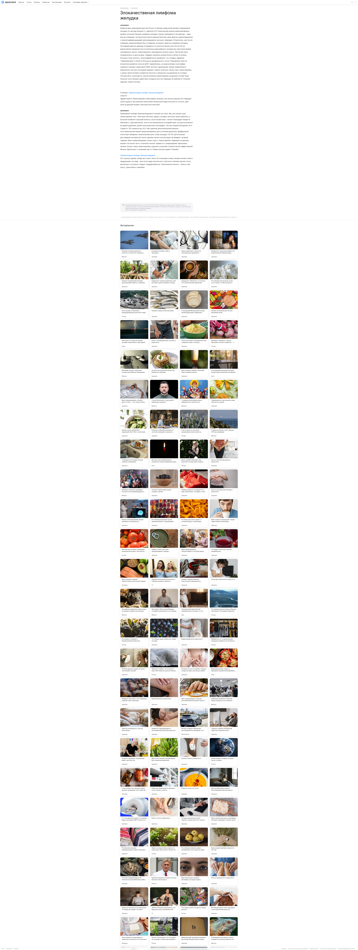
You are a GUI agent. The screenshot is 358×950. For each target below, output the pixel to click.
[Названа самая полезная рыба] (164, 304)
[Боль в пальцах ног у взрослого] (224, 871)
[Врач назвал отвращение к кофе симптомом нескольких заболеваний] (224, 513)
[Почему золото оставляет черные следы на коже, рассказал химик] (194, 663)
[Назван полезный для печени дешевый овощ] (224, 304)
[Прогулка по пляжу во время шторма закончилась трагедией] (134, 334)
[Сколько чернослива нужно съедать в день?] (164, 483)
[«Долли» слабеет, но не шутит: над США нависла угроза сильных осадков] (164, 663)
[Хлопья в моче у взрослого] (194, 752)
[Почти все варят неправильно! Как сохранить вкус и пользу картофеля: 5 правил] (194, 334)
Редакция (284, 948)
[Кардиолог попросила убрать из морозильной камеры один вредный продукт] (224, 245)
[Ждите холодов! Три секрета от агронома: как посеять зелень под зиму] (164, 842)
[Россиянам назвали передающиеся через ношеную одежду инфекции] (134, 842)
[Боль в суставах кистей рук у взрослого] (224, 483)
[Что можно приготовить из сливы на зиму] (164, 633)
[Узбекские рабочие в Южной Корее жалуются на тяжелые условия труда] (224, 692)
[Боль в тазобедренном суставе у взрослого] (164, 334)
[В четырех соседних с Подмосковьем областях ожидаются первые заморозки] (134, 633)
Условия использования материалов (298, 948)
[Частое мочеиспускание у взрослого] (224, 454)
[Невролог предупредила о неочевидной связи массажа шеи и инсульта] (164, 722)
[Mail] (2, 2)
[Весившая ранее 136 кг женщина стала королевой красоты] (224, 901)
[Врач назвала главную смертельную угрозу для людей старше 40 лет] (134, 573)
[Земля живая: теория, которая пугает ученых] (224, 752)
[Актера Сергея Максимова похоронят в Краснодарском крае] (164, 454)
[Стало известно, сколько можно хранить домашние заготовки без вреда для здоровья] (134, 782)
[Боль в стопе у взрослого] (164, 812)
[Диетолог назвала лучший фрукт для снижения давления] (164, 752)
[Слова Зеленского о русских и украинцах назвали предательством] (164, 394)
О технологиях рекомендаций (328, 948)
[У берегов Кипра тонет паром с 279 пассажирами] (224, 424)
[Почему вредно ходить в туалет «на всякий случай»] (134, 663)
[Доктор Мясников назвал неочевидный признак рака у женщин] (224, 782)
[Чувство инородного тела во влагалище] (134, 722)
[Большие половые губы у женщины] (164, 245)
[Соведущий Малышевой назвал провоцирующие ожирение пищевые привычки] (194, 304)
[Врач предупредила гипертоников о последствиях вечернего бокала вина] (194, 543)
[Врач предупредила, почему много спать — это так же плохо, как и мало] (134, 394)
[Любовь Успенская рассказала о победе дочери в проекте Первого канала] (164, 573)
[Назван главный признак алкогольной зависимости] (194, 573)
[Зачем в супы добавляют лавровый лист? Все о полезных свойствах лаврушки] (134, 424)
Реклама (16, 948)
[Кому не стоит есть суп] (194, 782)
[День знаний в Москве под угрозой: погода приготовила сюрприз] (194, 454)
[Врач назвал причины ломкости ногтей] (224, 842)
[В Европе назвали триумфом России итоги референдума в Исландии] (134, 483)
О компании (9, 948)
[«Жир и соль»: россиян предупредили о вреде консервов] (164, 543)
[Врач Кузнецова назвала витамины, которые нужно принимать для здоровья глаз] (194, 871)
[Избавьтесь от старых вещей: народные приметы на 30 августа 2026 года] (224, 633)
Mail (3, 948)
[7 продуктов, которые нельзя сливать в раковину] (134, 454)
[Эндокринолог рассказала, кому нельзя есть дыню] (224, 394)
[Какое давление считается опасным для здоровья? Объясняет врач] (194, 245)
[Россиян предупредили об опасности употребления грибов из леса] (134, 871)
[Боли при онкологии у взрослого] (224, 573)
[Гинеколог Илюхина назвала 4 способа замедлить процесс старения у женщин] (164, 424)
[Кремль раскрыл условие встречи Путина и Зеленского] (164, 871)
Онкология (134, 8)
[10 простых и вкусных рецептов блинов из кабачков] (164, 364)
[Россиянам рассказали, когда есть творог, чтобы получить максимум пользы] (224, 274)
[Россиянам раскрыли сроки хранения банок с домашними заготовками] (164, 513)
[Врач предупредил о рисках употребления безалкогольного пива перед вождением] (194, 692)
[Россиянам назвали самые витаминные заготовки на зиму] (194, 842)
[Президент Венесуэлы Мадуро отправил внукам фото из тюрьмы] (164, 603)
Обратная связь (314, 948)
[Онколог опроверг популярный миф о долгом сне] (134, 752)
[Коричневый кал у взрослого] (194, 633)
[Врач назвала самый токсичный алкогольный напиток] (194, 364)
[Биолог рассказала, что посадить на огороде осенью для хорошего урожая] (164, 931)
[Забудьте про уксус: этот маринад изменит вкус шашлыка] (134, 692)
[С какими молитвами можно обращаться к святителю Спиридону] (194, 394)
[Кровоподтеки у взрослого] (164, 692)
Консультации (124, 8)
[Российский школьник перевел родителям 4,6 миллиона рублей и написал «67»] (224, 364)
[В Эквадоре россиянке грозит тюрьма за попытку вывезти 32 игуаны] (224, 931)
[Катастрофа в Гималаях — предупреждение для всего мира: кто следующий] (134, 304)
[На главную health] (10, 2)
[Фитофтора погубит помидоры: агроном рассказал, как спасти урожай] (134, 543)
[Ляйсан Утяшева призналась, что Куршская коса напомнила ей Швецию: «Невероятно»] (164, 901)
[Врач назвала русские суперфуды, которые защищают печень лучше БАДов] (224, 812)
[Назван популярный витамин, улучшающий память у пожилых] (134, 274)
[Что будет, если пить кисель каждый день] (224, 543)
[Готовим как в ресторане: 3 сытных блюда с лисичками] (194, 513)
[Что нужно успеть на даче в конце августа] (194, 901)
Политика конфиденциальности (346, 948)
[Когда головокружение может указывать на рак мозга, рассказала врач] (134, 513)
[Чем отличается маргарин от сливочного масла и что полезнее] (134, 931)
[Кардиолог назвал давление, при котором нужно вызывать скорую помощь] (164, 274)
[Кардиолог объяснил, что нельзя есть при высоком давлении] (194, 274)
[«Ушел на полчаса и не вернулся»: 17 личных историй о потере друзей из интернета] (134, 901)
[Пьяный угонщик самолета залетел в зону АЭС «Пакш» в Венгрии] (134, 245)
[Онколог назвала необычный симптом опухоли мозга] (224, 722)
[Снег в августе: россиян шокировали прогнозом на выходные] (194, 424)
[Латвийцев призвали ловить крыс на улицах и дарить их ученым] (134, 603)
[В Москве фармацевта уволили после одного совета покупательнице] (164, 782)
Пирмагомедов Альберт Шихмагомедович (146, 93)
